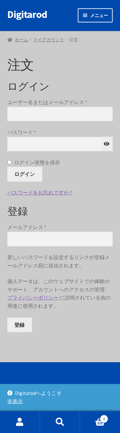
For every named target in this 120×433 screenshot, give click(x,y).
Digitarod (27, 14)
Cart (92, 416)
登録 (19, 325)
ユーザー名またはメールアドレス (49, 103)
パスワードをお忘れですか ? (39, 192)
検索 (60, 422)
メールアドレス (29, 228)
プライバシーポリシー (33, 297)
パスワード (24, 133)
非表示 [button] (15, 401)
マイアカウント (48, 40)
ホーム (21, 40)
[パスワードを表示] (107, 144)
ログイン (24, 174)
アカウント (20, 422)
